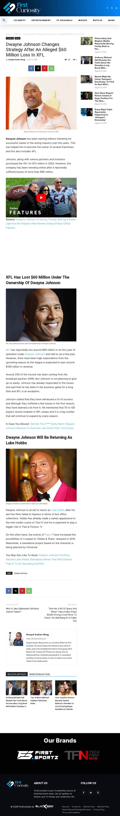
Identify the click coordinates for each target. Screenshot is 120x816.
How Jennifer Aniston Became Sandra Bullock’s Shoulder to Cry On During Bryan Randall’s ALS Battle (64, 703)
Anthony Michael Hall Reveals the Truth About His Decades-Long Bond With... (103, 62)
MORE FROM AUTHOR (39, 674)
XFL (8, 349)
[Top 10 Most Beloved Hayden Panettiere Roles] (41, 687)
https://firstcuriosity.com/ (36, 639)
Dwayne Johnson (35, 354)
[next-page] (14, 684)
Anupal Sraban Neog (16, 59)
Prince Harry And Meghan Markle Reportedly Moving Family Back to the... (104, 43)
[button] (4, 20)
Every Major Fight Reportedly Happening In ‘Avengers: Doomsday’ (103, 114)
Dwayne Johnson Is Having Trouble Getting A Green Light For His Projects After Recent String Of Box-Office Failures (41, 223)
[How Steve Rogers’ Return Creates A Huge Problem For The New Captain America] (86, 96)
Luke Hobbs (58, 510)
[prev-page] (9, 684)
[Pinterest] (45, 68)
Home (8, 34)
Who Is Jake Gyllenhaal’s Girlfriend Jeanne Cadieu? (22, 610)
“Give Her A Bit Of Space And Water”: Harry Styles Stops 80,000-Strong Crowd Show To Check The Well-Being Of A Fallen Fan (60, 614)
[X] (38, 68)
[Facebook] (107, 8)
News (17, 38)
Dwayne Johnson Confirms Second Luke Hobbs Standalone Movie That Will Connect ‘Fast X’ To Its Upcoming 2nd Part (39, 559)
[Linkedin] (116, 8)
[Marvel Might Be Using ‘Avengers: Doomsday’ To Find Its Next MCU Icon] (86, 79)
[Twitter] (111, 8)
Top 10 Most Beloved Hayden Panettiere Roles (39, 701)
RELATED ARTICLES (17, 674)
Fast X (49, 534)
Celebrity (17, 34)
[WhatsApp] (51, 68)
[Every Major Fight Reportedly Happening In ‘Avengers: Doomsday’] (86, 112)
